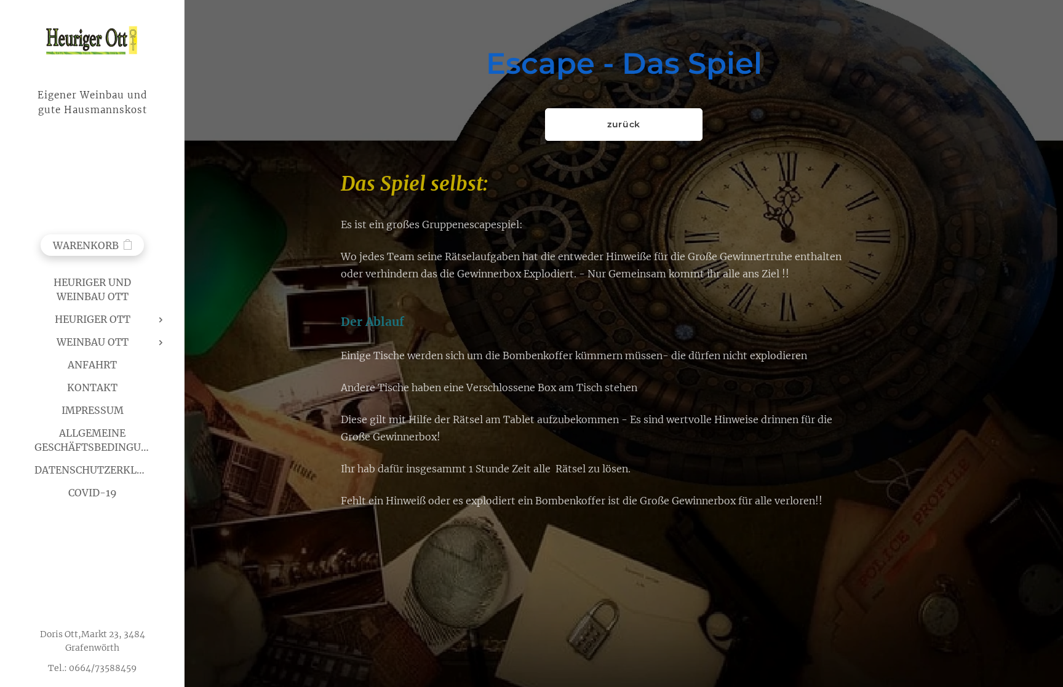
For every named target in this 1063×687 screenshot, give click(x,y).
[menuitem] (92, 290)
